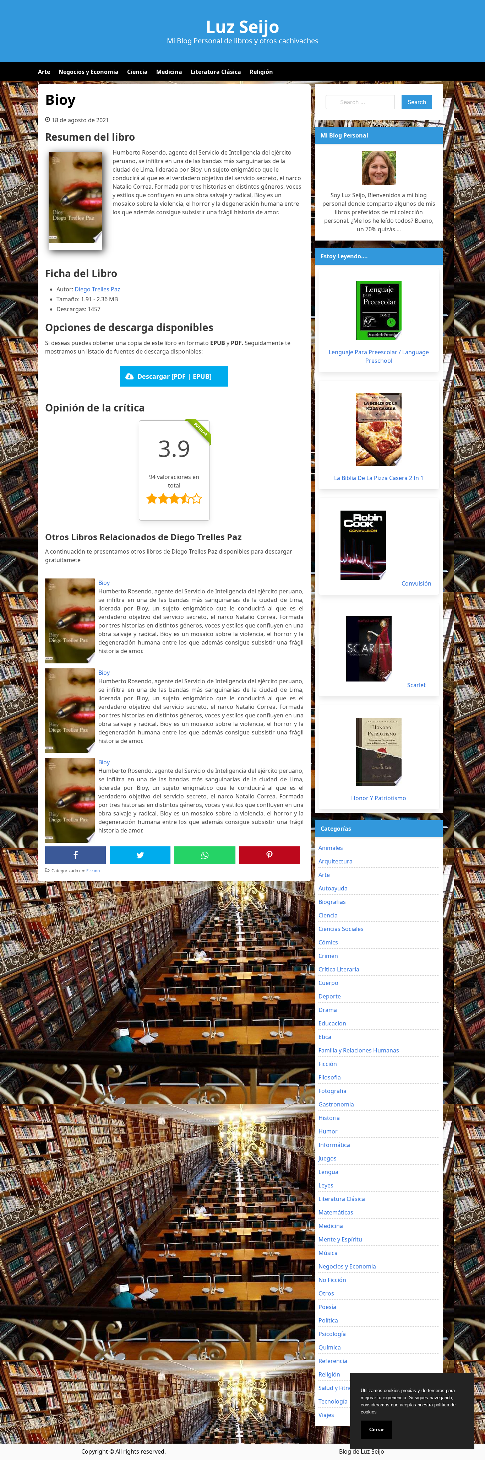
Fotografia (332, 1091)
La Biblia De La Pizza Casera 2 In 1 (379, 478)
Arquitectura (335, 861)
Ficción (93, 871)
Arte (44, 72)
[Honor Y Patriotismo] (379, 752)
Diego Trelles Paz (97, 289)
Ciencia (137, 72)
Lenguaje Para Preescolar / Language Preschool (379, 356)
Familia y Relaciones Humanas (358, 1050)
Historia (329, 1118)
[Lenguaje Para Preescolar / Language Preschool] (379, 310)
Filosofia (329, 1077)
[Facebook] (76, 855)
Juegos (327, 1158)
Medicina (169, 72)
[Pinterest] (269, 855)
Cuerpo (328, 983)
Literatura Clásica (216, 72)
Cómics (328, 942)
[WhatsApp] (205, 855)
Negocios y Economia (89, 72)
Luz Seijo (242, 26)
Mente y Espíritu (340, 1239)
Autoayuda (333, 888)
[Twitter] (140, 855)
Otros (326, 1293)
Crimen (328, 956)
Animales (330, 848)
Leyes (325, 1185)
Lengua (328, 1172)
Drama (327, 1010)
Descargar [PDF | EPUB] (174, 376)
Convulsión (416, 583)
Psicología (332, 1334)
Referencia (332, 1361)
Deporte (329, 996)
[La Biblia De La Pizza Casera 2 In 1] (379, 430)
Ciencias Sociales (341, 929)
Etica (324, 1037)
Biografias (332, 902)
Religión (261, 72)
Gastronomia (336, 1104)
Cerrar (376, 1429)
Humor (328, 1131)
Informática (334, 1145)
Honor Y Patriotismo (378, 798)
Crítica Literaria (338, 969)
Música (328, 1253)
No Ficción (332, 1280)
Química (329, 1347)
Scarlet (416, 685)
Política (328, 1320)
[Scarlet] (369, 648)
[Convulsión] (363, 545)
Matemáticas (335, 1212)
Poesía (327, 1307)
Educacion (332, 1023)
